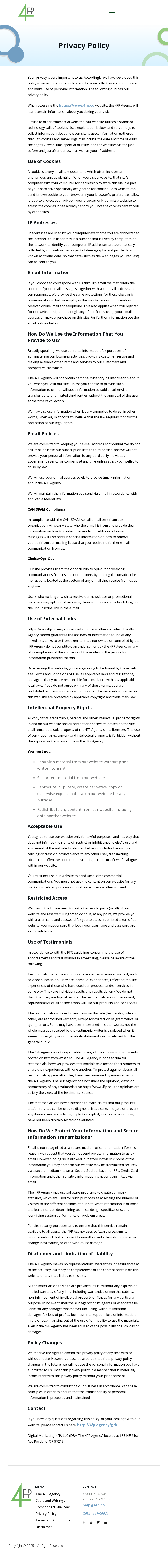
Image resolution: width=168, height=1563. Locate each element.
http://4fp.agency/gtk (97, 1424)
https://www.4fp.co (76, 105)
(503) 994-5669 (95, 1513)
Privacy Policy (84, 45)
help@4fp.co (94, 1505)
